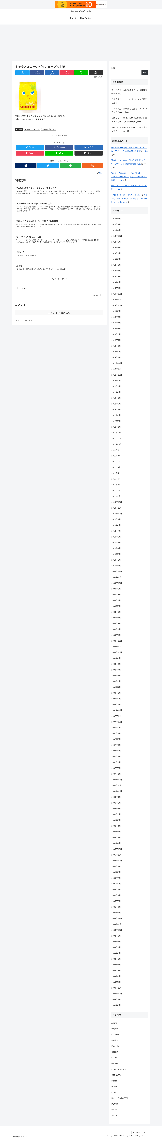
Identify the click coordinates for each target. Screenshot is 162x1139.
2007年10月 (116, 722)
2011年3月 (116, 485)
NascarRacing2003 (119, 1098)
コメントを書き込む (59, 312)
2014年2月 (116, 282)
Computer (115, 1034)
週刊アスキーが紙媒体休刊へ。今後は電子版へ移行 (129, 92)
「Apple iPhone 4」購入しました (125, 195)
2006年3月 (116, 832)
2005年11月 (116, 855)
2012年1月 (116, 427)
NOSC (37, 129)
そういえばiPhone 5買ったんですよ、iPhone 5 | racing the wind (129, 198)
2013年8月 (116, 317)
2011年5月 (116, 473)
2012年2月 (116, 421)
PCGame (115, 1104)
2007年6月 (116, 745)
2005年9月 (116, 866)
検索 (113, 68)
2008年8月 (116, 664)
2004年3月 (116, 970)
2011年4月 (116, 479)
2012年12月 (116, 363)
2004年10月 (116, 930)
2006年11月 (116, 785)
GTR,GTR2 (116, 1075)
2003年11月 (116, 988)
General (20, 129)
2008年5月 (116, 681)
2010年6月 (116, 537)
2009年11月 (116, 577)
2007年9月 (116, 727)
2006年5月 (116, 820)
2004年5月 (116, 959)
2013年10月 (116, 305)
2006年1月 (116, 843)
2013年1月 (116, 357)
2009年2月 (116, 629)
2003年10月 (116, 994)
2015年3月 (116, 219)
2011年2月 (116, 490)
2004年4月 (116, 965)
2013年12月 (116, 294)
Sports (114, 1115)
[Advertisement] (81, 42)
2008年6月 (116, 675)
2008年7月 (116, 670)
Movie (114, 1086)
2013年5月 (116, 334)
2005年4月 (116, 895)
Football (114, 1040)
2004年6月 (116, 953)
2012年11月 (116, 369)
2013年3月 (116, 346)
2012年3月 (116, 415)
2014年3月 (116, 276)
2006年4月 (116, 826)
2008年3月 (116, 693)
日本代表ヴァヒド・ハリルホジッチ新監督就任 (129, 101)
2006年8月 (116, 803)
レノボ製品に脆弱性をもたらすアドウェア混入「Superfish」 (129, 110)
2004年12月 (116, 918)
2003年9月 (116, 999)
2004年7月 (116, 947)
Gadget (114, 1052)
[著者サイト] (25, 165)
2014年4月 (116, 271)
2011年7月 (116, 461)
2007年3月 (116, 762)
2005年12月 (116, 849)
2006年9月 (116, 797)
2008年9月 (116, 658)
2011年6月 (116, 467)
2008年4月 (116, 687)
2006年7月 (116, 809)
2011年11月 (116, 438)
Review (114, 1110)
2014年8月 (116, 247)
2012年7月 (116, 392)
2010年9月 (116, 519)
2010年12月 (116, 502)
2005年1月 (116, 913)
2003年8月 (116, 1005)
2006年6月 (116, 814)
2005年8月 (116, 872)
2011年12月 (116, 433)
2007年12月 (116, 710)
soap (120, 180)
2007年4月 (116, 756)
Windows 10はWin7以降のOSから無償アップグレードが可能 (129, 129)
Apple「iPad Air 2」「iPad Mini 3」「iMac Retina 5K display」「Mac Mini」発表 (129, 176)
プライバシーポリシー (140, 1132)
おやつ (54, 129)
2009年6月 (116, 606)
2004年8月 (116, 942)
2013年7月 (116, 323)
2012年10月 (116, 375)
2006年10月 (116, 791)
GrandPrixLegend (119, 1069)
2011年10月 (116, 444)
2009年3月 (116, 623)
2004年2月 (116, 976)
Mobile (114, 1081)
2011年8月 (116, 456)
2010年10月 (116, 514)
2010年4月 (116, 548)
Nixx (146, 151)
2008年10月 (116, 652)
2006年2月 (116, 837)
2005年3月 (116, 901)
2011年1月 (116, 496)
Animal (114, 1023)
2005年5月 (116, 889)
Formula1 (115, 1046)
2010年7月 (116, 531)
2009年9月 (116, 589)
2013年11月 (116, 299)
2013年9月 (116, 311)
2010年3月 (116, 554)
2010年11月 (116, 508)
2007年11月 (116, 716)
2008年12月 (116, 641)
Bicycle (114, 1029)
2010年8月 (116, 525)
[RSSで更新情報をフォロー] (92, 165)
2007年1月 (116, 774)
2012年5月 (116, 404)
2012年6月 (116, 398)
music (114, 1092)
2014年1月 (116, 288)
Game (114, 1058)
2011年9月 (116, 450)
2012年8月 (116, 386)
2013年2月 (116, 352)
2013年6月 (116, 328)
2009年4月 (116, 618)
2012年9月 (116, 381)
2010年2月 (116, 560)
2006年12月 (116, 780)
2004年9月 (116, 936)
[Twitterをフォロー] (48, 165)
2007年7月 (116, 739)
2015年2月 (116, 224)
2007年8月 (116, 733)
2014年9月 (116, 242)
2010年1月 (116, 566)
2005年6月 (116, 884)
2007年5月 (116, 751)
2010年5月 (116, 542)
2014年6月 (116, 259)
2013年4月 (116, 340)
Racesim (45, 129)
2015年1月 (116, 230)
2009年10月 (116, 583)
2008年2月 (116, 699)
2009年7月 (116, 600)
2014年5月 (116, 265)
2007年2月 (116, 768)
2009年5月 (116, 612)
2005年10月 (116, 860)
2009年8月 (116, 594)
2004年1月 (116, 982)
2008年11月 (116, 647)
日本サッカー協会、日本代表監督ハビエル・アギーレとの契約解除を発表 (129, 120)
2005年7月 (116, 878)
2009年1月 (116, 635)
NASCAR (29, 129)
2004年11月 (116, 924)
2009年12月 (116, 571)
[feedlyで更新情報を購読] (70, 165)
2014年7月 (116, 253)
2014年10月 (116, 236)
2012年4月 (116, 409)
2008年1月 (116, 704)
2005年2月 (116, 907)
